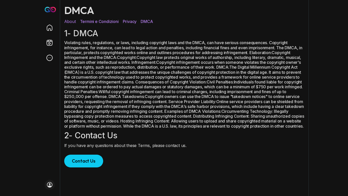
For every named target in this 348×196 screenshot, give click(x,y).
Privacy (130, 21)
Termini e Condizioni (99, 21)
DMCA (147, 21)
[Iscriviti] (50, 185)
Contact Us (84, 161)
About (70, 21)
